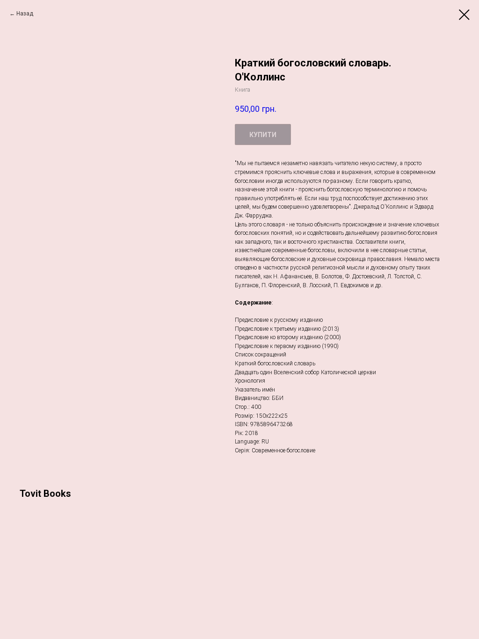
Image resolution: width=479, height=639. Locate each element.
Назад (24, 13)
